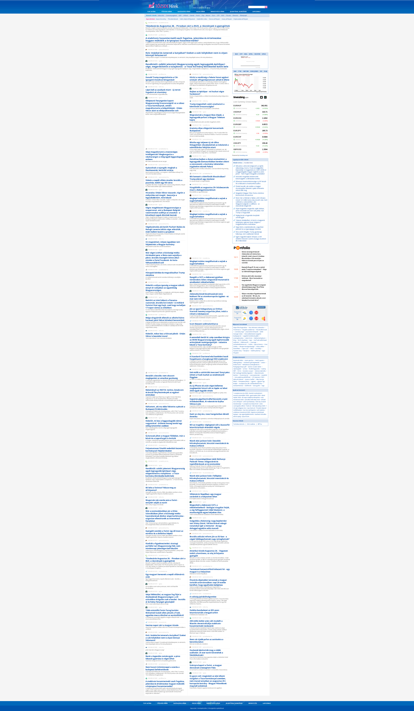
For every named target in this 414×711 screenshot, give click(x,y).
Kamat (192, 15)
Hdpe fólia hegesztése (240, 327)
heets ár (248, 406)
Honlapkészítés (202, 708)
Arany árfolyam (227, 19)
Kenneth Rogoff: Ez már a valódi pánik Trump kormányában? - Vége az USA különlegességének (254, 269)
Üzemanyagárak (171, 15)
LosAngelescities (238, 338)
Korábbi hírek (248, 163)
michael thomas (238, 386)
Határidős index (202, 19)
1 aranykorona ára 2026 (240, 393)
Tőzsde (228, 15)
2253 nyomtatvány (248, 402)
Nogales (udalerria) (248, 330)
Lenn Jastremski (255, 375)
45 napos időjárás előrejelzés (251, 397)
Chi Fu (239, 371)
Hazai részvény (161, 19)
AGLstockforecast (261, 330)
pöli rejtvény (260, 410)
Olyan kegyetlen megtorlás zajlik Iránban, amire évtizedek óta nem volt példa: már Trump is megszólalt (250, 211)
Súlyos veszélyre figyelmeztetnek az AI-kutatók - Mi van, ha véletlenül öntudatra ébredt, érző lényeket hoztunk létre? (254, 297)
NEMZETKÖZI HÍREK (217, 12)
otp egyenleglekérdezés (246, 414)
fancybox (246, 351)
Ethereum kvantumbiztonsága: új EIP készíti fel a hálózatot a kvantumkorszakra (251, 182)
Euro (213, 15)
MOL (245, 54)
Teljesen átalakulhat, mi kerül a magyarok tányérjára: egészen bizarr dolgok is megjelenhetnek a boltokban (250, 222)
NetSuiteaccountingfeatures (251, 365)
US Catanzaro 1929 (258, 377)
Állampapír (243, 15)
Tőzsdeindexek (173, 19)
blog (234, 340)
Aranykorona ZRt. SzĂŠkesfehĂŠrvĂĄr (250, 383)
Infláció (185, 15)
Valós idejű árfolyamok (187, 19)
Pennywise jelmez (244, 381)
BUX (222, 15)
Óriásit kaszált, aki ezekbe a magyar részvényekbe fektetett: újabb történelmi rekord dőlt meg (250, 188)
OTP (218, 15)
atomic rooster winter (254, 367)
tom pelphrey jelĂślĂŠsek (242, 377)
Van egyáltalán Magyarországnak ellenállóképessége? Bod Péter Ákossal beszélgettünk (254, 287)
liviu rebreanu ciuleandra (256, 327)
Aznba (250, 344)
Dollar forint (237, 365)
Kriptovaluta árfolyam (241, 19)
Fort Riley (258, 348)
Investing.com (244, 155)
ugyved (253, 381)
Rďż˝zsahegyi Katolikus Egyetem (243, 373)
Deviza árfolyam (214, 19)
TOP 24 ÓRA (151, 12)
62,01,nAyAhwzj (242, 340)
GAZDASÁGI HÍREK (184, 12)
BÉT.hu (260, 424)
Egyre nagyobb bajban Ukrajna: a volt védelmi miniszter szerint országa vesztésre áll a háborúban (251, 239)
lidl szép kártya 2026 (258, 406)
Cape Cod (245, 348)
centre (263, 362)
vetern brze (248, 338)
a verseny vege (239, 332)
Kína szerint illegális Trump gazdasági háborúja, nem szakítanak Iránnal (249, 233)
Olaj (203, 15)
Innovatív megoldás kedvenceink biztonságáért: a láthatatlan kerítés (248, 178)
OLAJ (265, 71)
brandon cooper (248, 371)
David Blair (236, 348)
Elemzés (235, 15)
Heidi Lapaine (259, 360)
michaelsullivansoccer (240, 344)
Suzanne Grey (237, 351)
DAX (235, 71)
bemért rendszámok (255, 393)
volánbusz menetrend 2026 (241, 412)
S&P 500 (246, 71)
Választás (161, 15)
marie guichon (249, 360)
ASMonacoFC (245, 342)
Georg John (256, 386)
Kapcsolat (193, 708)
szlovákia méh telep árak (252, 400)
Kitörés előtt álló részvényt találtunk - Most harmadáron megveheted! (252, 278)
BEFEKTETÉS (253, 703)
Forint (198, 15)
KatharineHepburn (259, 338)
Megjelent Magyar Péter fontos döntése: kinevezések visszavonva (250, 194)
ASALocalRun (260, 346)
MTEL (251, 54)
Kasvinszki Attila (238, 360)
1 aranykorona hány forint (250, 404)
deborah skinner (238, 379)
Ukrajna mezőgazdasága (246, 346)
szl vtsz (245, 369)
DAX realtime (251, 424)
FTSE (239, 71)
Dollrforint (248, 386)
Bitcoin (208, 15)
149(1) (252, 348)
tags (250, 340)
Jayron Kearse (258, 344)
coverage (253, 342)
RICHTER (257, 54)
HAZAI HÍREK (200, 12)
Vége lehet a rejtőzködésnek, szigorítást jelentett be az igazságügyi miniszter (249, 228)
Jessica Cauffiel (249, 379)
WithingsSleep (237, 362)
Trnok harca (237, 330)
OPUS (264, 54)
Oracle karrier (244, 375)
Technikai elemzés (238, 424)
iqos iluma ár (251, 408)
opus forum (245, 416)
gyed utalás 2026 (255, 395)
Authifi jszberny (255, 351)
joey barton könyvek (252, 332)
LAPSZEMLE (256, 12)
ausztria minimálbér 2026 (241, 395)
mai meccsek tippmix (249, 410)
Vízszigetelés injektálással (216, 708)
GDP (180, 15)
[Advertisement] (166, 131)
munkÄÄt (264, 375)
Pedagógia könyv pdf (239, 367)
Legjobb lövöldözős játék (250, 336)
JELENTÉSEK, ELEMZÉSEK (238, 12)
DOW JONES (254, 71)
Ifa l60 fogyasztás (254, 369)
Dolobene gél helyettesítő (251, 362)
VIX (261, 71)
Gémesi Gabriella (260, 371)
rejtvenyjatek (237, 369)
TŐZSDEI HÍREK (166, 12)
